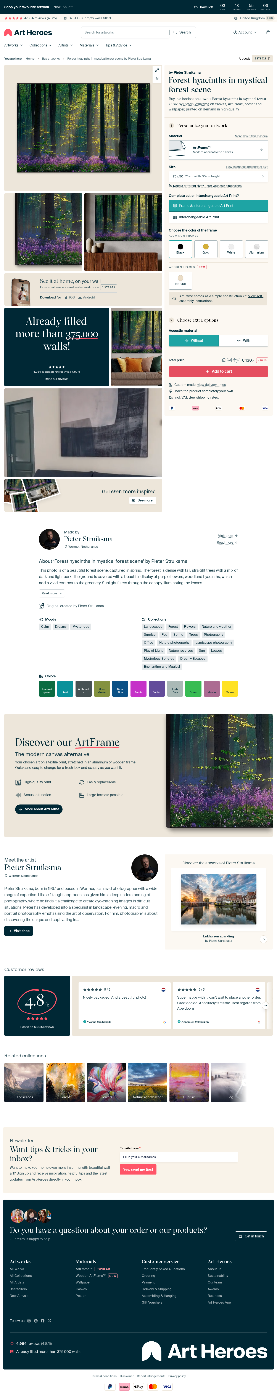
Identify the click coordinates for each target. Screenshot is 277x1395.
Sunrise (150, 635)
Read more (225, 542)
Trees (193, 635)
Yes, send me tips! (138, 1169)
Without (197, 340)
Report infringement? (151, 1376)
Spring (178, 635)
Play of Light (153, 651)
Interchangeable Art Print (199, 217)
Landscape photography (213, 643)
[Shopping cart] (268, 32)
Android (89, 297)
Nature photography (174, 643)
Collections (38, 45)
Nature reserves (181, 651)
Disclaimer (127, 1376)
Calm (45, 627)
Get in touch (254, 1236)
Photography (213, 635)
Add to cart (222, 371)
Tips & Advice (116, 45)
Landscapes (153, 627)
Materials (87, 45)
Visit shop (226, 536)
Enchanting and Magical (162, 667)
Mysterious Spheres (159, 659)
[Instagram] (29, 1321)
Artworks (11, 45)
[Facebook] (42, 1321)
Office (148, 643)
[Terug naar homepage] (28, 32)
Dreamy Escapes (192, 659)
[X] (49, 1321)
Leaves (216, 651)
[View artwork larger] (157, 70)
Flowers (190, 627)
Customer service (160, 1261)
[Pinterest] (36, 1321)
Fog (164, 635)
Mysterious (80, 627)
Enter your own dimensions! (207, 186)
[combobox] (125, 32)
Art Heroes (220, 1261)
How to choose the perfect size (247, 167)
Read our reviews (56, 379)
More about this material (251, 136)
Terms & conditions (104, 1376)
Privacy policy (177, 1376)
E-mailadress (130, 1148)
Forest (173, 627)
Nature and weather (216, 627)
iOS (72, 297)
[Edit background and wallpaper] (157, 78)
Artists (63, 45)
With (246, 340)
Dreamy (60, 627)
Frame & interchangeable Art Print (206, 205)
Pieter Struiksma (187, 72)
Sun (202, 651)
